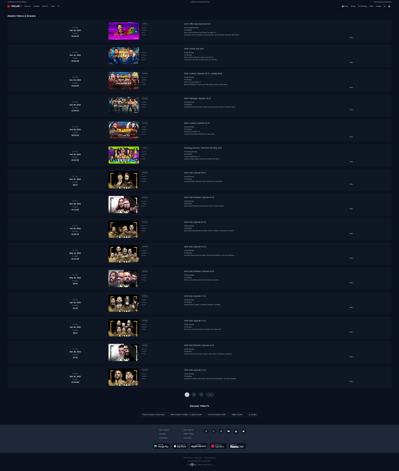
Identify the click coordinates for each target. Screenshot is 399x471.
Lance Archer (194, 329)
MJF (200, 134)
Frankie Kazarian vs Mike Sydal (153, 414)
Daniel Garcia (223, 84)
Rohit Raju (231, 255)
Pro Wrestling (362, 6)
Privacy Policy (198, 458)
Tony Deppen (194, 280)
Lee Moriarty (203, 304)
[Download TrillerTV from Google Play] (161, 446)
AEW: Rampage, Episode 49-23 (197, 98)
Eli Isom (216, 206)
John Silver (201, 280)
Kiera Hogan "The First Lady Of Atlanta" (210, 255)
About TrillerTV (188, 430)
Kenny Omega (194, 134)
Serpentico (211, 304)
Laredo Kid (187, 159)
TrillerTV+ (45, 6)
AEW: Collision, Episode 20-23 (197, 123)
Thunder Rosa (201, 84)
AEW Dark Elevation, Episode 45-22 (199, 197)
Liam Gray (209, 378)
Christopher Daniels (189, 107)
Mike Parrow (235, 35)
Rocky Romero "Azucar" (206, 206)
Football (378, 6)
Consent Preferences (210, 458)
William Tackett (237, 414)
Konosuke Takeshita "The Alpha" (221, 107)
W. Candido (253, 414)
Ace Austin (209, 159)
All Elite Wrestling (189, 52)
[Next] (210, 394)
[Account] (389, 6)
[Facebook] (206, 431)
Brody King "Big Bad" (190, 84)
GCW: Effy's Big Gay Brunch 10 (197, 24)
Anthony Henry (210, 181)
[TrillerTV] (14, 6)
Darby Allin (214, 59)
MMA (371, 6)
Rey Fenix (202, 159)
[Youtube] (228, 431)
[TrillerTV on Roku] (237, 446)
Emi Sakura (208, 280)
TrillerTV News (188, 434)
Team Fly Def (194, 255)
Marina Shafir (188, 230)
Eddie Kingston (209, 84)
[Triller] (243, 431)
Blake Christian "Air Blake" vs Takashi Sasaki (186, 414)
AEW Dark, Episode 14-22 (195, 321)
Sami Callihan (195, 159)
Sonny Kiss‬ (228, 35)
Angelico (221, 206)
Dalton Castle (194, 181)
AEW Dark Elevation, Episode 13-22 (199, 345)
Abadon (216, 84)
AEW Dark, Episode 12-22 (195, 370)
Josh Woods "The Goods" (226, 230)
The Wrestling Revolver (190, 151)
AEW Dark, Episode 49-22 (195, 173)
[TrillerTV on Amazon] (198, 446)
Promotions (163, 438)
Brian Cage (202, 181)
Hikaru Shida (211, 134)
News (53, 6)
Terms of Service (188, 458)
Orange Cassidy (207, 107)
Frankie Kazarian (189, 304)
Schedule (36, 6)
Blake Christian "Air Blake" (211, 230)
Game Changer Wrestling (191, 27)
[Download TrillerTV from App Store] (180, 446)
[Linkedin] (236, 431)
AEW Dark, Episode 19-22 (195, 247)
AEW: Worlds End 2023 (194, 49)
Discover (28, 6)
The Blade (217, 304)
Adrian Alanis (201, 378)
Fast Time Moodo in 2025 (216, 414)
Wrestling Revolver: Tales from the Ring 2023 (203, 148)
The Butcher (195, 206)
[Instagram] (221, 431)
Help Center (187, 438)
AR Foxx (204, 134)
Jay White (201, 59)
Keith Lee (207, 59)
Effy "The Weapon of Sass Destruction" (203, 35)
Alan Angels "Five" (216, 329)
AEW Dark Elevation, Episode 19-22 (199, 271)
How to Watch (164, 430)
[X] (213, 431)
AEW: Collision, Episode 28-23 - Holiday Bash (203, 74)
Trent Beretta (218, 181)
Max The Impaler (219, 35)
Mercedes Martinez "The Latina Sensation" (224, 378)
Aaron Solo (224, 255)
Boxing (353, 6)
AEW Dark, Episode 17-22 (195, 296)
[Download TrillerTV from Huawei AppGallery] (218, 446)
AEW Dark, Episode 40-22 (195, 222)
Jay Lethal (195, 59)
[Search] (384, 6)
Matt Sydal (199, 107)
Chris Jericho (188, 59)
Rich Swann (215, 159)
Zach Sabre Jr (188, 35)
